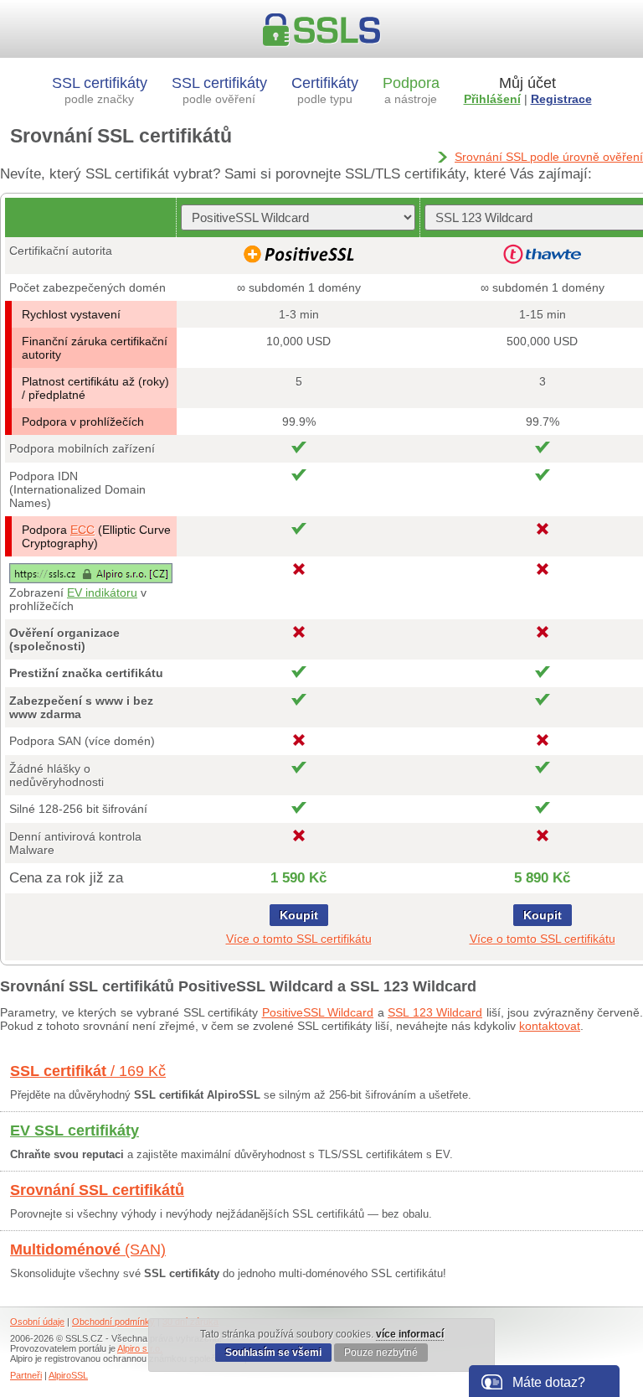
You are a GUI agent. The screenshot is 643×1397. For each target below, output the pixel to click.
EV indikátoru (102, 592)
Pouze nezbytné (381, 1352)
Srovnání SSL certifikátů (97, 1190)
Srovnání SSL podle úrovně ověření (549, 156)
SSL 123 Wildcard (435, 1012)
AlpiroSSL (68, 1375)
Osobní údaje (37, 1322)
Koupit (299, 915)
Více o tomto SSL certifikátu (299, 938)
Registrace (561, 99)
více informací (410, 1334)
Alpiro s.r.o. (139, 1348)
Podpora (411, 90)
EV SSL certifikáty (74, 1130)
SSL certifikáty (99, 90)
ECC (82, 529)
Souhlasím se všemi (273, 1352)
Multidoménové (88, 1249)
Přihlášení (492, 99)
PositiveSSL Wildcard (318, 1012)
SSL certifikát (88, 1071)
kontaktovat (549, 1025)
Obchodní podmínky (113, 1322)
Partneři (26, 1375)
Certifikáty (324, 90)
